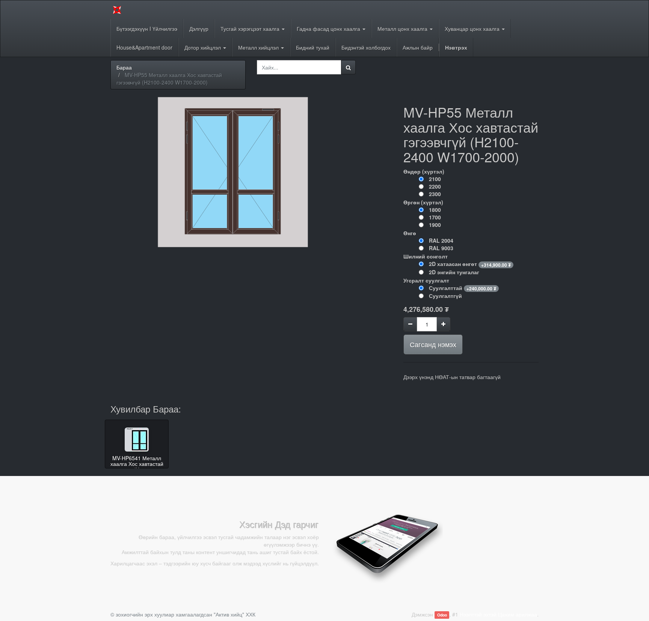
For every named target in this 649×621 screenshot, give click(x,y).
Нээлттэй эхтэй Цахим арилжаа (498, 614)
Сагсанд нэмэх (433, 344)
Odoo (442, 615)
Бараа (124, 67)
